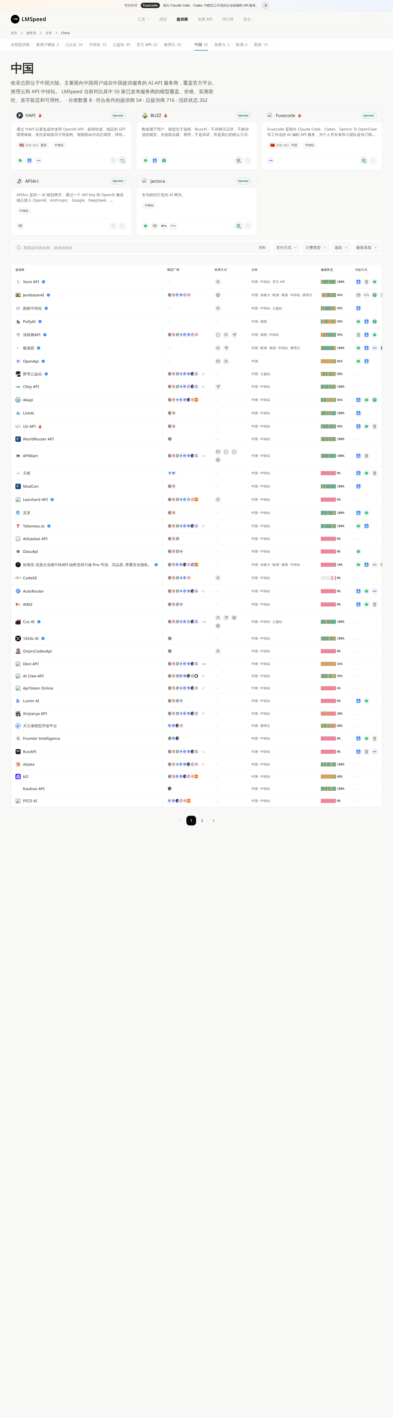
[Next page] (213, 820)
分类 (48, 33)
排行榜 (228, 19)
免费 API (205, 19)
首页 (14, 33)
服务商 (31, 33)
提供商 (182, 19)
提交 (247, 19)
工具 (141, 19)
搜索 (262, 247)
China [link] (65, 33)
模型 (163, 19)
